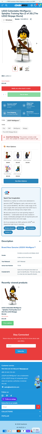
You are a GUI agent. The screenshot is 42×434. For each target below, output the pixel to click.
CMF (9, 128)
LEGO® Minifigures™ (13, 120)
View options (7, 323)
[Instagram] (2, 396)
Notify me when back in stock (21, 88)
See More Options (21, 181)
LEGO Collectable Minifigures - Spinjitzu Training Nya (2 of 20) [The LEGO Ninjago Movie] (11, 311)
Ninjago (25, 128)
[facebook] (11, 395)
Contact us (8, 232)
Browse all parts (9, 228)
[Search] (6, 5)
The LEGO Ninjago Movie (10, 132)
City (4, 128)
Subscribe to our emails (9, 403)
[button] (2, 1)
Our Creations (30, 228)
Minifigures (17, 128)
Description (7, 241)
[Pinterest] (7, 396)
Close (21, 411)
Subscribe (21, 351)
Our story (20, 228)
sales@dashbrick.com (11, 387)
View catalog (3, 5)
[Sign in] (32, 5)
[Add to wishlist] (18, 287)
